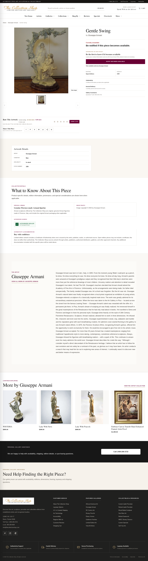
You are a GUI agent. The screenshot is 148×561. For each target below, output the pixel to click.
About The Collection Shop (61, 504)
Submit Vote (74, 121)
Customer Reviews (58, 522)
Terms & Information (115, 556)
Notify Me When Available (115, 61)
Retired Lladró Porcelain (125, 507)
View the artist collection (134, 386)
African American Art (92, 504)
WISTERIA (7, 426)
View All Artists (90, 526)
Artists (39, 16)
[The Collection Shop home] (21, 8)
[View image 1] (41, 99)
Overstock (108, 16)
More (118, 16)
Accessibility (57, 516)
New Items (28, 16)
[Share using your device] (47, 129)
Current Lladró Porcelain (125, 504)
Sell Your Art (124, 1)
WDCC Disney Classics (125, 519)
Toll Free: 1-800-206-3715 (10, 522)
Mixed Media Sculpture (125, 510)
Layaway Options (58, 507)
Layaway (133, 1)
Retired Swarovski (124, 516)
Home (4, 22)
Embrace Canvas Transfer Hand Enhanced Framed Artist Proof (127, 427)
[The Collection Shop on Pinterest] (15, 533)
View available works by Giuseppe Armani (97, 66)
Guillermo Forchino (91, 519)
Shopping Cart (57, 526)
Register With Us (58, 519)
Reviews (87, 16)
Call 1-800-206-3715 (120, 452)
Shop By (75, 16)
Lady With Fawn (45, 426)
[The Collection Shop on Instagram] (10, 533)
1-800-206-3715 (113, 1)
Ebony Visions (90, 516)
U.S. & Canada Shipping (60, 510)
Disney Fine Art (90, 513)
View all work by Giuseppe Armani (25, 281)
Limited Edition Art (91, 522)
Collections (62, 16)
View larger (74, 90)
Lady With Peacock (82, 426)
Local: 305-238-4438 (9, 524)
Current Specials (123, 522)
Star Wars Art (122, 513)
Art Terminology (57, 513)
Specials (97, 16)
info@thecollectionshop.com (11, 527)
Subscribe (141, 1)
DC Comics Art (90, 510)
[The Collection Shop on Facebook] (5, 533)
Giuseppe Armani (13, 22)
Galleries (49, 16)
